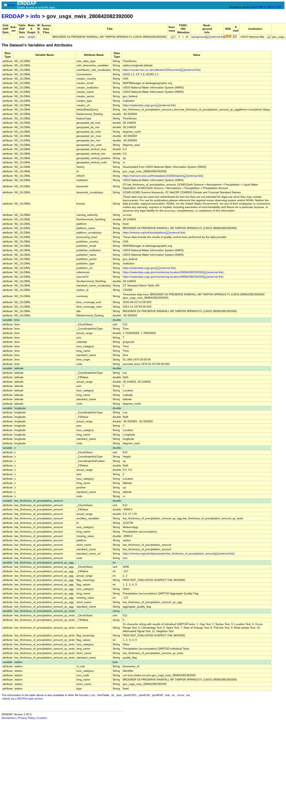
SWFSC (270, 7)
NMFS (261, 7)
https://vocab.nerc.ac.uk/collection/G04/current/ (152, 69)
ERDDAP (13, 16)
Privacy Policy (26, 717)
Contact (42, 717)
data (22, 36)
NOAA (253, 7)
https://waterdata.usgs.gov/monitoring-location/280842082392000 (163, 272)
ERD (278, 7)
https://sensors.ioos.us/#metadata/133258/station (153, 175)
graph (31, 36)
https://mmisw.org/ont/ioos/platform (144, 232)
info (35, 16)
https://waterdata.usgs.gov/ (139, 105)
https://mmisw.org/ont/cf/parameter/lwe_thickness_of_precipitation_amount (169, 553)
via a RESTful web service (27, 698)
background (198, 36)
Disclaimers (9, 717)
